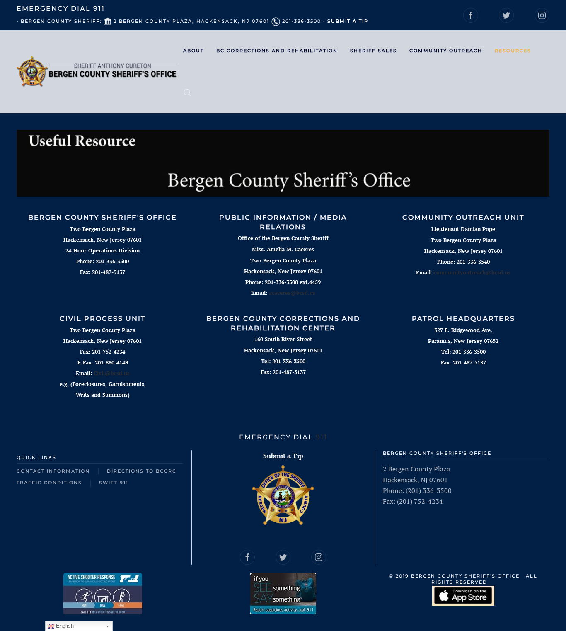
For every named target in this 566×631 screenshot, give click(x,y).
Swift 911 (113, 482)
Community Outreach (445, 50)
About (193, 50)
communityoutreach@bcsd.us (472, 272)
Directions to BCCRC (142, 471)
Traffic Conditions (49, 482)
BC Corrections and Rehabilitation (277, 50)
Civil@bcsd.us (112, 373)
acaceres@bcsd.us (292, 292)
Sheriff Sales (373, 50)
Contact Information (53, 471)
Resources (513, 50)
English (64, 626)
